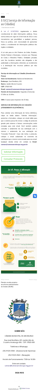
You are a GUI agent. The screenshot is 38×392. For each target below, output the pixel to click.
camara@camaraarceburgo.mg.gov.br (19, 89)
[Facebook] (16, 379)
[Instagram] (22, 379)
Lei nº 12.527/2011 (11, 31)
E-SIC (3, 17)
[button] (35, 2)
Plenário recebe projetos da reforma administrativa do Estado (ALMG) (9, 285)
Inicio (2, 13)
